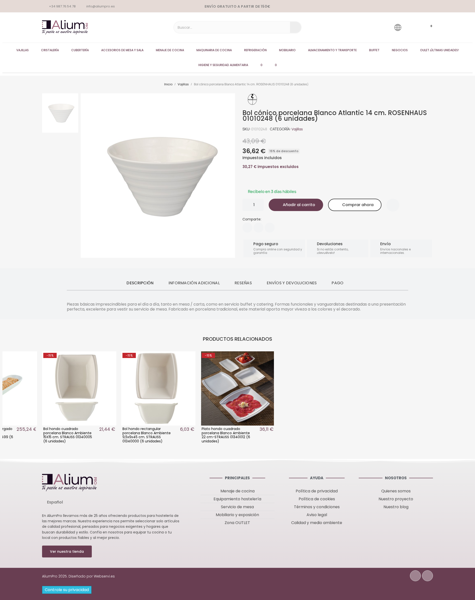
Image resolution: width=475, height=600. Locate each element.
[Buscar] (295, 27)
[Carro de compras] (426, 27)
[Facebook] (247, 228)
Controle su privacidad (67, 590)
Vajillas (22, 50)
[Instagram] (427, 575)
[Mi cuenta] (411, 27)
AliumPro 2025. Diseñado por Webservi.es (78, 576)
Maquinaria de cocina (214, 50)
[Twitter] (258, 228)
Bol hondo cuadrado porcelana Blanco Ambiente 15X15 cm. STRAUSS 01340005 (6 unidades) (67, 435)
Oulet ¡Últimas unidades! (439, 50)
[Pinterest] (270, 228)
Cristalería (50, 50)
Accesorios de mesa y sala (122, 50)
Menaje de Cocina (170, 50)
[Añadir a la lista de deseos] (392, 205)
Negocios (400, 50)
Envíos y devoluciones (292, 283)
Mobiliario (287, 50)
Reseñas (243, 283)
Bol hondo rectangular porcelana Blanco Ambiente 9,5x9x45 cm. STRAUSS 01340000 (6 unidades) (146, 435)
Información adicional (194, 283)
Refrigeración (255, 50)
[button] (296, 205)
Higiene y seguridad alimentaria (223, 65)
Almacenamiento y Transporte (332, 50)
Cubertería (80, 50)
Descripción (139, 283)
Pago (337, 283)
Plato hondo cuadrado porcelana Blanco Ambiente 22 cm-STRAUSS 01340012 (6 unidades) (226, 435)
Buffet (374, 50)
